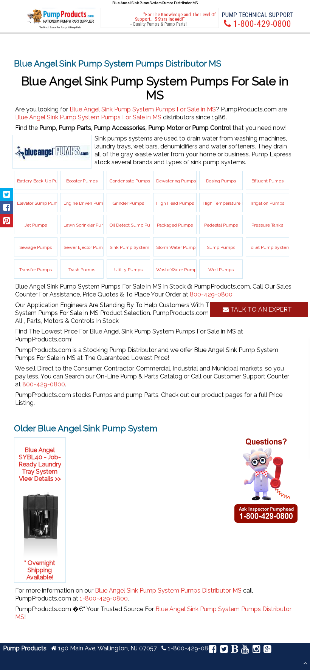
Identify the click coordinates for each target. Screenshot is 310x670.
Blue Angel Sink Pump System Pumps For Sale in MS (143, 109)
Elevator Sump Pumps (40, 203)
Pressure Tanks (267, 225)
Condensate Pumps (130, 181)
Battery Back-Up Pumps (42, 181)
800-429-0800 (211, 294)
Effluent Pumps (267, 181)
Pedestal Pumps (221, 225)
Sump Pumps (221, 247)
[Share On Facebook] (6, 207)
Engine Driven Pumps (86, 203)
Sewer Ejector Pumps (86, 247)
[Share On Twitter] (6, 194)
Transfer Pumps (35, 269)
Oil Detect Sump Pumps (134, 225)
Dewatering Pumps (176, 181)
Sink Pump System (129, 247)
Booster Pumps (82, 181)
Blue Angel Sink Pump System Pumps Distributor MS (168, 590)
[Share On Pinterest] (6, 220)
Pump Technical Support (257, 15)
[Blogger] (234, 650)
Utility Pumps (128, 269)
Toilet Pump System (269, 247)
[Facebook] (212, 650)
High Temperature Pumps (229, 203)
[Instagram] (256, 650)
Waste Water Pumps (177, 269)
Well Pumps (221, 269)
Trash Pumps (81, 269)
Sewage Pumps (35, 247)
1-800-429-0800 (104, 598)
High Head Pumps (175, 203)
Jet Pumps (36, 225)
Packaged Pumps (175, 225)
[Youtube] (245, 650)
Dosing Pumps (221, 181)
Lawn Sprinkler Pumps (87, 225)
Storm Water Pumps (177, 247)
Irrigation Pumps (267, 203)
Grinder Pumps (128, 203)
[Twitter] (223, 650)
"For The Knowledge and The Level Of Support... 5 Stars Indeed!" (175, 17)
